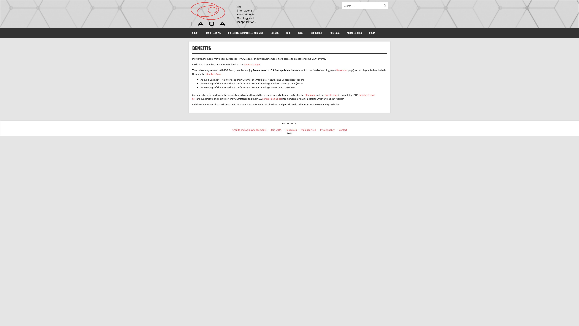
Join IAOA (335, 33)
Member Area (354, 33)
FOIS (288, 33)
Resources (316, 33)
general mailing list (272, 98)
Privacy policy (327, 129)
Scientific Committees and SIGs (245, 33)
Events (275, 33)
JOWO (300, 33)
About (195, 33)
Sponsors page (252, 64)
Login (372, 33)
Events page (331, 94)
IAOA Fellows (213, 33)
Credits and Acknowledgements (249, 129)
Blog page (310, 94)
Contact (343, 129)
